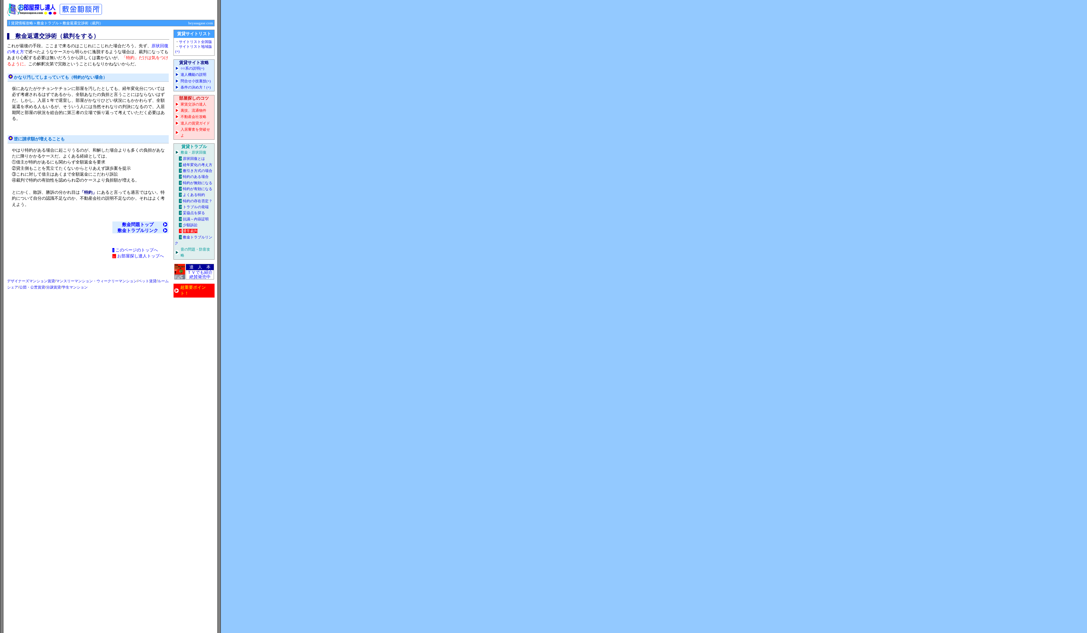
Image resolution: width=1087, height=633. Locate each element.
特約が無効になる (197, 183)
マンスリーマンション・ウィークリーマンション (96, 281)
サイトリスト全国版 (195, 42)
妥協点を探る (194, 213)
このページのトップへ (136, 250)
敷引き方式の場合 (197, 171)
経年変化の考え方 (197, 165)
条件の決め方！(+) (196, 87)
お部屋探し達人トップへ (140, 256)
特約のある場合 (196, 177)
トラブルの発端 (196, 207)
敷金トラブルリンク (137, 230)
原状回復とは (194, 158)
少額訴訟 (190, 225)
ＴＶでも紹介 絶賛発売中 (200, 274)
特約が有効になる (197, 189)
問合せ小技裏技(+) (196, 81)
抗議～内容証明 (196, 219)
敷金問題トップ (138, 224)
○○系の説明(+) (192, 68)
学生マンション (75, 287)
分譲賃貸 (53, 287)
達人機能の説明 (193, 74)
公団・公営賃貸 (32, 287)
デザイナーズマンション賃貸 (31, 281)
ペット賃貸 (147, 281)
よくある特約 (194, 195)
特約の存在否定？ (197, 201)
